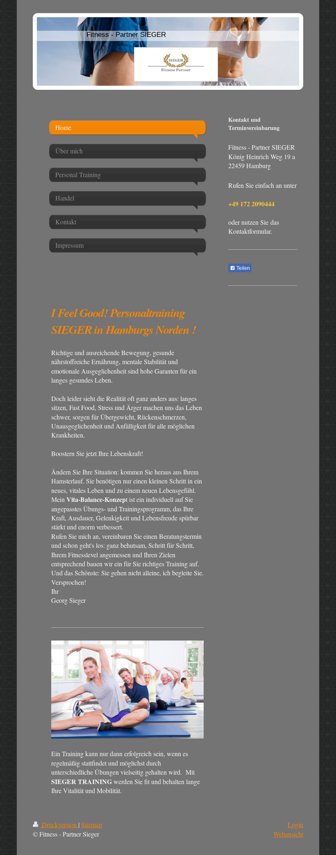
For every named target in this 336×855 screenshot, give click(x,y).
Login (295, 824)
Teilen (242, 268)
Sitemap (91, 824)
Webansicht (288, 834)
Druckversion (59, 824)
